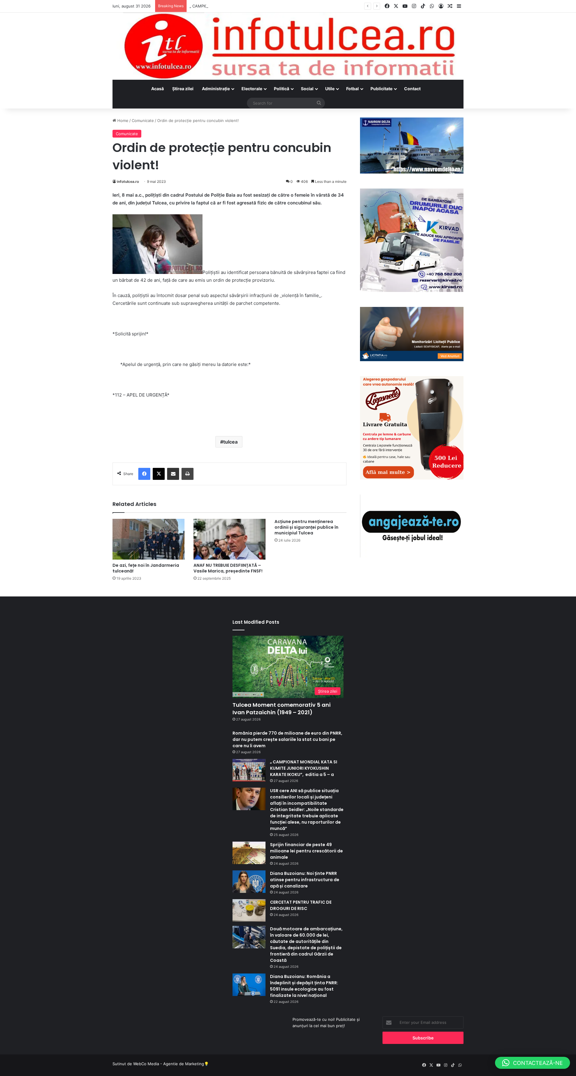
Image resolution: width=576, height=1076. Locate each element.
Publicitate (381, 88)
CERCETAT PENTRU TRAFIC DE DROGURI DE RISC (301, 905)
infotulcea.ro (128, 181)
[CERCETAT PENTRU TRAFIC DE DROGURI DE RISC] (249, 910)
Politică (281, 88)
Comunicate (143, 120)
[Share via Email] (173, 474)
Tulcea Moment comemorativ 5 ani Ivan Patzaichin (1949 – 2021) (281, 708)
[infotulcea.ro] (288, 46)
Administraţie (216, 88)
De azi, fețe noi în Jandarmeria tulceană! (145, 568)
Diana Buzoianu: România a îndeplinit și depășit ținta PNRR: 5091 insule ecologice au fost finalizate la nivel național (304, 985)
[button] (532, 1063)
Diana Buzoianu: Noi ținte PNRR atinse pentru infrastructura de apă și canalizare (304, 879)
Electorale (252, 88)
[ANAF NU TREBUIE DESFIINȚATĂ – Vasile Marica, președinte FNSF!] (230, 539)
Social (307, 88)
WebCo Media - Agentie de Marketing (168, 1063)
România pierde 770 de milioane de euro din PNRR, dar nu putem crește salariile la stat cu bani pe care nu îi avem (287, 739)
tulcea (230, 442)
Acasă (157, 88)
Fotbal (352, 88)
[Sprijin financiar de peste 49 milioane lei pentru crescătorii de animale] (249, 853)
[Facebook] (144, 474)
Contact (412, 88)
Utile (329, 88)
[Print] (188, 474)
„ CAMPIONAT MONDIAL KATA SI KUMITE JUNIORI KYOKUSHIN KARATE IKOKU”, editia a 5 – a (277, 6)
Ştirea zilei (183, 88)
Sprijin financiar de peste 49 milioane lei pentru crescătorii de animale (306, 851)
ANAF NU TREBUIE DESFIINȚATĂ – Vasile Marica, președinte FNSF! (228, 568)
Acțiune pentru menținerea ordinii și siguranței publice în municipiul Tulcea (306, 527)
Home (122, 120)
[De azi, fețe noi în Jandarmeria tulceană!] (148, 539)
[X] (159, 474)
